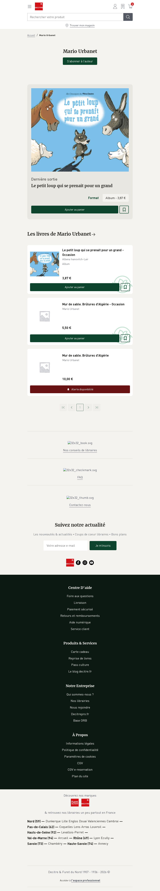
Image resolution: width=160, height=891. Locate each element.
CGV (80, 763)
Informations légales (80, 743)
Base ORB (80, 720)
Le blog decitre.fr (80, 671)
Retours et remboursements (80, 616)
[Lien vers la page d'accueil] (39, 6)
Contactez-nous (80, 505)
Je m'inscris (103, 545)
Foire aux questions (80, 596)
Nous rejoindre (80, 707)
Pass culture (80, 665)
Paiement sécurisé (80, 609)
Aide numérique (80, 622)
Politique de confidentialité (80, 750)
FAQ (80, 477)
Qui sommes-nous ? (80, 694)
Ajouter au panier (75, 209)
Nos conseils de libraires (80, 450)
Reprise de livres (80, 658)
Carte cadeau (80, 652)
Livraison (80, 603)
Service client (80, 629)
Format (93, 198)
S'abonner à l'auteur (80, 61)
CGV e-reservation (80, 769)
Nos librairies (80, 701)
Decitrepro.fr (80, 714)
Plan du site (80, 776)
